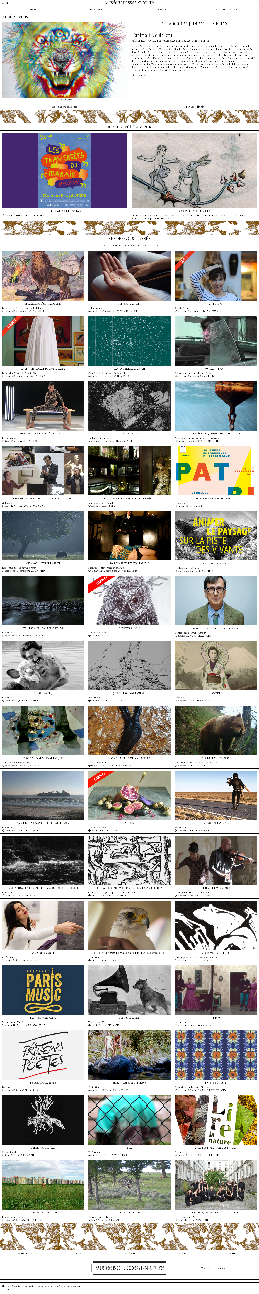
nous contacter (26, 1253)
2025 (109, 246)
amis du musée (129, 1253)
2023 (121, 246)
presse (233, 1253)
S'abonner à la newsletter (217, 1268)
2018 (144, 246)
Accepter (7, 1289)
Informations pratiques (64, 107)
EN (7, 3)
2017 (150, 246)
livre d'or (78, 1253)
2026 (103, 246)
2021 (133, 246)
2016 (156, 246)
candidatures (181, 1253)
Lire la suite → (139, 75)
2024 (115, 246)
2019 (138, 246)
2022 (127, 246)
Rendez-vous (15, 16)
